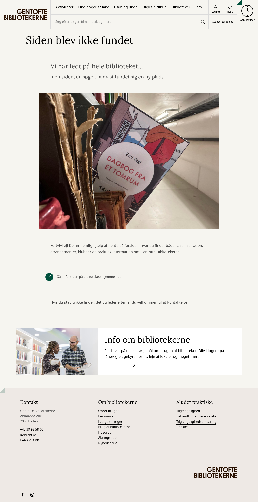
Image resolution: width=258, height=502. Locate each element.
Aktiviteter (64, 7)
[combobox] (129, 22)
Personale (105, 416)
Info (198, 7)
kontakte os (177, 302)
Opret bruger (108, 411)
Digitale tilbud (154, 7)
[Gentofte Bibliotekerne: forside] (25, 14)
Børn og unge (125, 7)
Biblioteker (181, 7)
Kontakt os (28, 435)
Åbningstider (108, 437)
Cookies (182, 427)
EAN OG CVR (29, 440)
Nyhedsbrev (107, 443)
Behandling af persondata (196, 416)
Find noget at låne (93, 7)
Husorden (105, 432)
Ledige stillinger (110, 421)
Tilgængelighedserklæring (196, 421)
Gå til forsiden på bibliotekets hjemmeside (89, 276)
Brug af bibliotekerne (114, 427)
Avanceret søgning (222, 22)
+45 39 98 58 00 (31, 429)
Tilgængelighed (188, 411)
